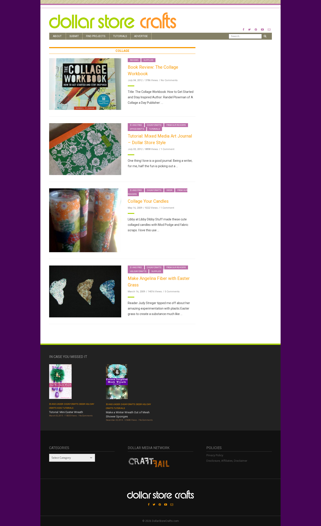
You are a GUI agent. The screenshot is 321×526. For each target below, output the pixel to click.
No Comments (169, 80)
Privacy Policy (214, 455)
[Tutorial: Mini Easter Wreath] (60, 383)
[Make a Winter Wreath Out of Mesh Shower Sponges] (117, 383)
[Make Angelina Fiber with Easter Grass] (85, 291)
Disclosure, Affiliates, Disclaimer (226, 460)
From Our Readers (176, 125)
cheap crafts (154, 125)
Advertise (141, 36)
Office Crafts (137, 129)
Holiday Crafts (138, 271)
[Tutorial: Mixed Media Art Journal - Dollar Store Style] (85, 148)
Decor (169, 190)
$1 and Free (136, 125)
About (57, 36)
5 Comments (172, 291)
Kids (59, 408)
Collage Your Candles (148, 201)
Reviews (134, 60)
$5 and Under (56, 404)
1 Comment (167, 149)
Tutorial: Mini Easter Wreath (66, 412)
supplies (148, 60)
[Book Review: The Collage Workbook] (85, 83)
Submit (74, 36)
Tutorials (120, 36)
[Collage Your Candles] (85, 220)
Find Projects (95, 36)
